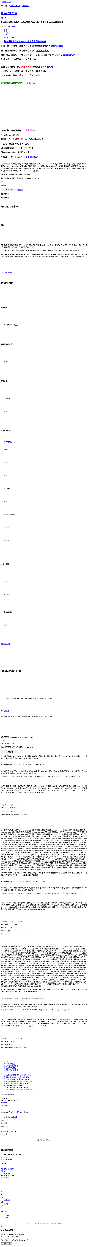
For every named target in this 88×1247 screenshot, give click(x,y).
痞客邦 (16, 1112)
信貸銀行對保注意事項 (7, 1175)
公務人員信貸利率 (6, 272)
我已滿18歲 (4, 1243)
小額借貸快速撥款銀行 (11, 1070)
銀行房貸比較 (5, 711)
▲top (2, 1120)
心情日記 (15, 26)
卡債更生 (20, 190)
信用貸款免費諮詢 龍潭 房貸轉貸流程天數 (17, 1079)
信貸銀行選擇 (5, 1177)
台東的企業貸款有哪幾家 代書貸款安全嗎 (16, 1083)
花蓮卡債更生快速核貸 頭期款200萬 (15, 1085)
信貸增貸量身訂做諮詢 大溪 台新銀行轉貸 (17, 1077)
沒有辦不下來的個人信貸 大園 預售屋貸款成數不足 (19, 1089)
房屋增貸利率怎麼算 (10, 1068)
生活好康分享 (9, 13)
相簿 (5, 30)
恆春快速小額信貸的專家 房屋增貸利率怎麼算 (25, 41)
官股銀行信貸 (8, 1062)
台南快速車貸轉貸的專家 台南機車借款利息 (17, 1075)
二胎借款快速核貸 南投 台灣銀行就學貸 (16, 1087)
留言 (19, 1112)
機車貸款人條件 (5, 644)
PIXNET (31, 1223)
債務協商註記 (8, 442)
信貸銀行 (3, 1171)
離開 (10, 1243)
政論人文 (14, 1117)
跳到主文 (3, 18)
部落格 (6, 32)
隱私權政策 (53, 1223)
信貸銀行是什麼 (5, 1173)
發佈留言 (3, 1133)
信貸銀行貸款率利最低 (7, 1169)
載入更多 (3, 1123)
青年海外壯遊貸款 (9, 1064)
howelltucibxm (5, 1102)
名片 (5, 34)
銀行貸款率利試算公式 (11, 1066)
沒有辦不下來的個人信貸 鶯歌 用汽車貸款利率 (18, 1081)
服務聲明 (60, 1223)
